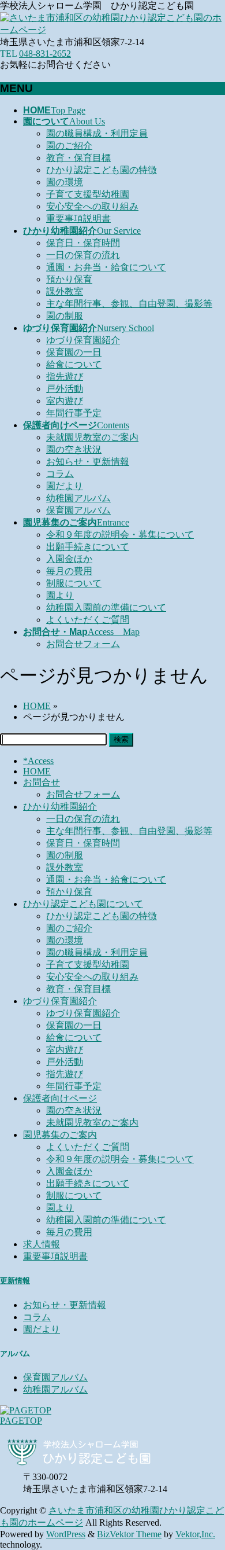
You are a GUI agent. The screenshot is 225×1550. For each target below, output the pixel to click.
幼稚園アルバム (78, 498)
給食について (74, 364)
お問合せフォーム (83, 644)
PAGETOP (21, 1421)
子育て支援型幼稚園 (87, 194)
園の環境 (64, 182)
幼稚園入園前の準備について (106, 607)
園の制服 (64, 316)
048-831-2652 (45, 53)
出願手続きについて (87, 547)
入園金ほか (69, 559)
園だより (64, 486)
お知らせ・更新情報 (87, 462)
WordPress (65, 1534)
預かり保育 (69, 279)
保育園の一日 (74, 352)
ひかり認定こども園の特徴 (101, 170)
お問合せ (41, 782)
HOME (37, 771)
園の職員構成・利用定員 (97, 133)
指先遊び (64, 376)
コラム (60, 474)
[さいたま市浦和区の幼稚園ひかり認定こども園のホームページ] (112, 30)
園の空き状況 (74, 449)
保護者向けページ (60, 1098)
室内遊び (64, 401)
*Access (38, 761)
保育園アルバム (78, 510)
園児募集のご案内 (60, 1135)
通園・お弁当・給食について (106, 267)
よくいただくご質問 (87, 620)
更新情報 (15, 1280)
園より (60, 595)
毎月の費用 (69, 571)
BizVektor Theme (129, 1534)
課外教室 (64, 291)
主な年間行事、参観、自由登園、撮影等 (129, 303)
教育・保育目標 (78, 158)
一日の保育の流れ (83, 255)
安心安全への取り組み (92, 206)
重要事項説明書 (78, 218)
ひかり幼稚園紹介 (60, 806)
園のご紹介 (69, 145)
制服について (74, 583)
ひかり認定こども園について (83, 904)
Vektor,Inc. (195, 1534)
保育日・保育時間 (83, 243)
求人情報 (41, 1244)
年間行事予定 (74, 413)
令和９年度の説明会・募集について (120, 534)
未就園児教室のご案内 (92, 437)
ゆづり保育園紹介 (83, 340)
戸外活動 (64, 389)
